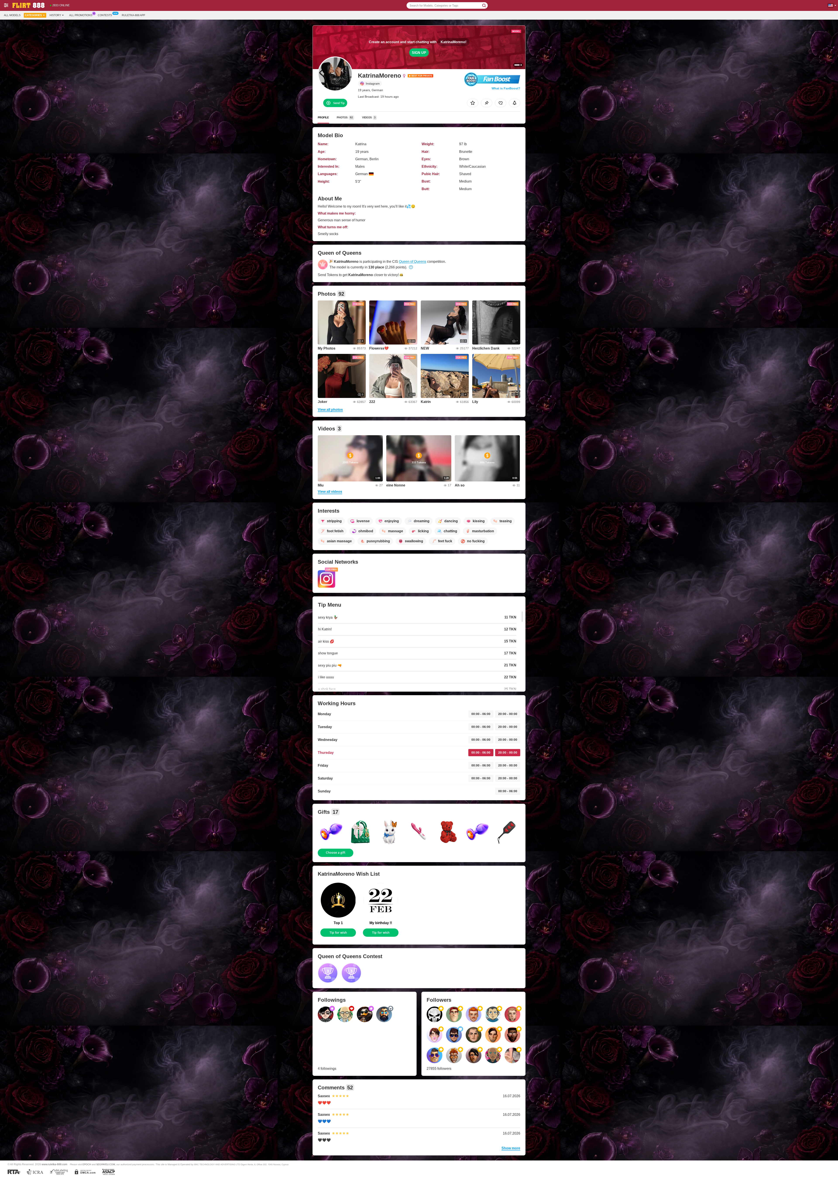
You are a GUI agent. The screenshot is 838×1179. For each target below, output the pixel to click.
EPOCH (86, 1164)
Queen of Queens (412, 261)
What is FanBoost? (506, 88)
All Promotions (80, 15)
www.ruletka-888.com (54, 1164)
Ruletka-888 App (133, 15)
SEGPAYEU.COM (105, 1164)
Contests (105, 15)
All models (12, 15)
